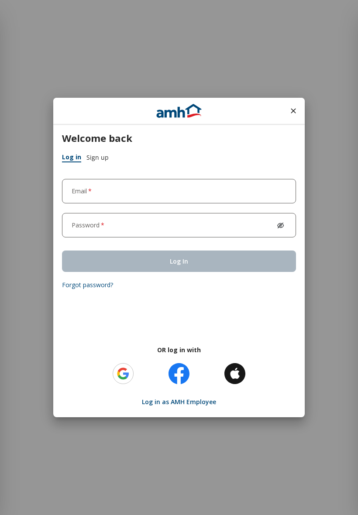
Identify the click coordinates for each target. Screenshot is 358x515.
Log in (71, 157)
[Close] (293, 111)
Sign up (97, 157)
